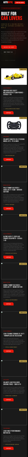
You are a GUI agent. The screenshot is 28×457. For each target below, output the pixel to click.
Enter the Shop (9, 47)
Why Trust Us (8, 52)
